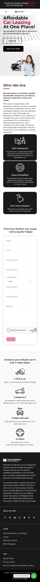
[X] (10, 517)
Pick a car (21, 379)
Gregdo (25, 578)
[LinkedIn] (15, 517)
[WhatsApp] (19, 517)
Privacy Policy (9, 562)
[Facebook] (5, 517)
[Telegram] (24, 517)
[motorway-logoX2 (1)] (20, 12)
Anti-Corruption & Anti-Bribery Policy (18, 565)
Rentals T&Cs (8, 558)
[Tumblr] (29, 517)
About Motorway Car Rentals (15, 533)
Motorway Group (10, 540)
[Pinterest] (34, 517)
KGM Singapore (9, 544)
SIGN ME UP (28, 5)
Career (6, 537)
